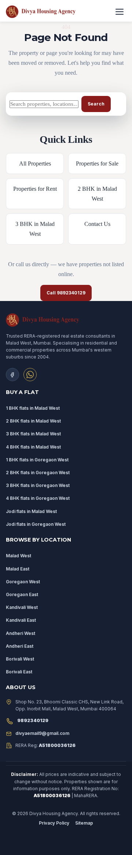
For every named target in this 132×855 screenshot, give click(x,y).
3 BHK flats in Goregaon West (38, 485)
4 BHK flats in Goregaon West (38, 498)
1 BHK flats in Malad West (33, 408)
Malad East (17, 569)
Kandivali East (21, 620)
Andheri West (20, 633)
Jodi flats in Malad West (31, 511)
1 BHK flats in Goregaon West (37, 459)
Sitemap (84, 823)
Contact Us (97, 224)
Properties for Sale (97, 163)
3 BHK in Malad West (35, 229)
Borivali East (19, 671)
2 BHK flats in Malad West (33, 421)
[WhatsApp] (30, 374)
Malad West (18, 555)
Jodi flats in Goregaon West (36, 524)
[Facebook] (12, 374)
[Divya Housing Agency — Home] (57, 11)
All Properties (35, 163)
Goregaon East (22, 594)
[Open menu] (119, 11)
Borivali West (20, 659)
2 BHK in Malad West (97, 194)
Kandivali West (22, 607)
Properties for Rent (35, 189)
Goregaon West (23, 581)
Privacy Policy (54, 823)
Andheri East (19, 646)
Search (96, 104)
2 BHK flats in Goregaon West (38, 472)
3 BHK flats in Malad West (33, 433)
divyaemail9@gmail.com (42, 733)
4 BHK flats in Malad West (33, 447)
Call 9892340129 (66, 292)
